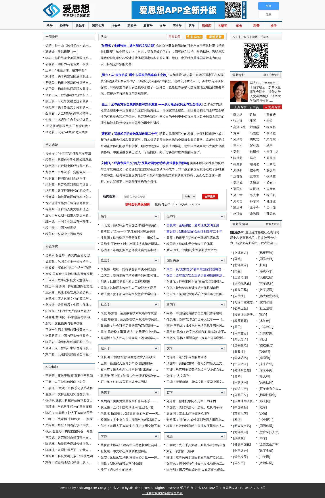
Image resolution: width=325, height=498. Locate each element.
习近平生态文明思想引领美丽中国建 (70, 329)
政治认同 (266, 463)
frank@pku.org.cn (186, 204)
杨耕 (269, 145)
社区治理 (266, 308)
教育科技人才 (269, 432)
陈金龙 (238, 158)
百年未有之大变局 (272, 388)
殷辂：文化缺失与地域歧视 (63, 323)
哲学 (192, 25)
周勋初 (238, 170)
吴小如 (271, 207)
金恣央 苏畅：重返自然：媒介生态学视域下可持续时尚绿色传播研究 (213, 338)
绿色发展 (240, 456)
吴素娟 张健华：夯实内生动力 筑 (67, 255)
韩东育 (254, 201)
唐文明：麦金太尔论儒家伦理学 (188, 413)
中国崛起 (240, 407)
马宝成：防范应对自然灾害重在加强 (70, 437)
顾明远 (254, 164)
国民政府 (266, 259)
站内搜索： (111, 196)
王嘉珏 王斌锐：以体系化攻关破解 (69, 388)
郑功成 (238, 182)
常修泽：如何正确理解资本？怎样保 (70, 197)
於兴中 (271, 182)
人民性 (239, 296)
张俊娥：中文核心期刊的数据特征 (124, 451)
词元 (263, 339)
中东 (263, 438)
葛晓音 (254, 176)
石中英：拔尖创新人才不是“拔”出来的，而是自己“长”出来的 (141, 369)
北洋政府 (240, 265)
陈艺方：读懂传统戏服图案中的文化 (70, 342)
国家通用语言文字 (246, 401)
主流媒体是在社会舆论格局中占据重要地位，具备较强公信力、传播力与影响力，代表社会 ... (254, 237)
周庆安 (254, 139)
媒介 (263, 314)
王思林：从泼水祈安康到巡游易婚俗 (70, 292)
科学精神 (52, 367)
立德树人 (240, 252)
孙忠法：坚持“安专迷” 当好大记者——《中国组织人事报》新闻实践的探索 (217, 319)
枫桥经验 (266, 252)
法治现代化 (242, 283)
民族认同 (266, 382)
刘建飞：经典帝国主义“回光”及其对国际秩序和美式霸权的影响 (145, 163)
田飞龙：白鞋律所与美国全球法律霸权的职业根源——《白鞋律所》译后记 (152, 225)
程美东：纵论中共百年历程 (63, 234)
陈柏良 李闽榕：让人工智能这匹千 (69, 413)
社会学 (115, 25)
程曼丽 (238, 164)
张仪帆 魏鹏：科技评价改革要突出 (69, 400)
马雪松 (254, 133)
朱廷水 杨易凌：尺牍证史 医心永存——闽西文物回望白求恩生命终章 (148, 413)
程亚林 (271, 127)
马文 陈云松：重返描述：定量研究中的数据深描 (133, 331)
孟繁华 (254, 182)
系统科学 (266, 271)
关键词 (222, 25)
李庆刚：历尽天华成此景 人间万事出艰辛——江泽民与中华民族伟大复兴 (216, 470)
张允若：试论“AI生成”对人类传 (66, 132)
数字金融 (266, 450)
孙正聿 (238, 195)
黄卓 (236, 133)
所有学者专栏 (271, 74)
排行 (273, 25)
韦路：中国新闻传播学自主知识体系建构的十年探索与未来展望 (209, 313)
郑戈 (236, 152)
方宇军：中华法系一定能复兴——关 (70, 172)
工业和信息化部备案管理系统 (162, 493)
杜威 (263, 265)
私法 (237, 419)
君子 (237, 327)
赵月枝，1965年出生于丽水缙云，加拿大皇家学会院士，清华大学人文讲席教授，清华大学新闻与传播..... (265, 91)
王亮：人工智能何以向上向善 (65, 382)
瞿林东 (254, 145)
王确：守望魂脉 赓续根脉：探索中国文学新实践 (200, 382)
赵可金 (238, 213)
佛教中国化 (242, 444)
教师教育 (240, 320)
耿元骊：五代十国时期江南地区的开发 (127, 407)
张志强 (238, 121)
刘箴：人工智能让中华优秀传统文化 (70, 348)
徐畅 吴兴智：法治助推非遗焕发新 (69, 274)
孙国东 (238, 189)
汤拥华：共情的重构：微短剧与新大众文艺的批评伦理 (203, 363)
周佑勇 (238, 201)
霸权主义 (266, 345)
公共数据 (266, 333)
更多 (155, 221)
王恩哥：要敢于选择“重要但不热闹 (69, 375)
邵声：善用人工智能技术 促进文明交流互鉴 (130, 426)
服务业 (239, 351)
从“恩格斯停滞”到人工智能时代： (68, 126)
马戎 (253, 158)
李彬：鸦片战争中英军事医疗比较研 (70, 58)
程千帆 (271, 195)
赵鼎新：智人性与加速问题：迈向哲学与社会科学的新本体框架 (144, 338)
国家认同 (240, 382)
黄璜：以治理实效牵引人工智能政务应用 (128, 288)
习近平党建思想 (245, 302)
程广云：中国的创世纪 (60, 227)
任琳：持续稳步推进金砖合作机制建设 (192, 288)
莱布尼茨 (240, 413)
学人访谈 (52, 144)
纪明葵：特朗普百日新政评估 (65, 178)
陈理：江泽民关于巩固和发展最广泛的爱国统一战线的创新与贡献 (211, 457)
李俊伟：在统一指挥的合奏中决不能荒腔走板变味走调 (138, 269)
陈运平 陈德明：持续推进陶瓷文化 (69, 286)
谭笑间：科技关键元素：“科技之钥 (69, 456)
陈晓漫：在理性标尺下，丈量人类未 (70, 450)
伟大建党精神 (269, 296)
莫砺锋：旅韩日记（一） (62, 51)
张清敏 (271, 133)
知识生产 (240, 388)
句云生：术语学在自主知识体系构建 (70, 119)
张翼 (253, 121)
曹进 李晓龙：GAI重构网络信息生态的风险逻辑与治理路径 (206, 325)
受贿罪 (264, 351)
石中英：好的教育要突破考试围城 (124, 382)
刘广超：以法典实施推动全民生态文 (70, 354)
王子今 (254, 207)
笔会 (239, 25)
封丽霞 (254, 127)
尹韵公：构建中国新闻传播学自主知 (70, 82)
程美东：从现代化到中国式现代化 (68, 159)
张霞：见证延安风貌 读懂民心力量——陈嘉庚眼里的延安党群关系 (146, 457)
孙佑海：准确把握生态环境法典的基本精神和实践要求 (138, 250)
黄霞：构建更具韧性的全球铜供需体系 (192, 237)
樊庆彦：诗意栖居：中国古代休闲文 (70, 305)
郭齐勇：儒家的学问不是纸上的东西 (191, 401)
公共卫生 (240, 308)
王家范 (271, 164)
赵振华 (271, 170)
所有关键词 (272, 223)
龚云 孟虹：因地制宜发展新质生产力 (191, 250)
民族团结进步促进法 (248, 314)
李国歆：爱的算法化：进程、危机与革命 (194, 407)
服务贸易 (240, 290)
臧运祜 (238, 207)
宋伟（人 (272, 152)
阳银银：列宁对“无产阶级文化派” (68, 311)
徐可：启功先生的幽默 (116, 470)
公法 (263, 413)
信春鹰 (254, 170)
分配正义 (240, 395)
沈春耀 (238, 176)
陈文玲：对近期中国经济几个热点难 (70, 166)
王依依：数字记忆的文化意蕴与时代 (70, 280)
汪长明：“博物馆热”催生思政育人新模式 (128, 357)
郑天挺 (271, 158)
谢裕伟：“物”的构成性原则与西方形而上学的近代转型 (203, 419)
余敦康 (254, 213)
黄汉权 (254, 189)
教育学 (148, 25)
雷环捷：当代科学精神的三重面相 (68, 406)
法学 (50, 25)
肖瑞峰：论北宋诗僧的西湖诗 (186, 357)
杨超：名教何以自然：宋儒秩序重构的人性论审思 (200, 426)
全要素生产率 (269, 444)
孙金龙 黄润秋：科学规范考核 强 (67, 317)
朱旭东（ (272, 139)
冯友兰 (239, 463)
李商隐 (264, 358)
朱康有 (271, 189)
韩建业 (271, 201)
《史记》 (266, 419)
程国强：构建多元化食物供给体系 (189, 244)
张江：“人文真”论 (178, 375)
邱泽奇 (238, 139)
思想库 (206, 25)
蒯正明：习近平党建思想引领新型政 (70, 101)
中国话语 (240, 364)
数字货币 (266, 290)
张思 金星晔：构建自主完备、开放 (69, 431)
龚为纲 (238, 114)
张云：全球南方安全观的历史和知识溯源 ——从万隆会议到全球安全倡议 (152, 104)
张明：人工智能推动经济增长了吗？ (70, 95)
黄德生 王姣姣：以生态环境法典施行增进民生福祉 (135, 244)
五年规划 (266, 283)
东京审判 (266, 370)
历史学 (177, 25)
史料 (237, 376)
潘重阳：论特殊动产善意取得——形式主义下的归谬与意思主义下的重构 (150, 237)
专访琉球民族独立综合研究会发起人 (70, 203)
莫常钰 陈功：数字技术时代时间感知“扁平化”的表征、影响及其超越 (212, 331)
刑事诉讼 (240, 450)
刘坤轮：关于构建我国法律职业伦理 (70, 76)
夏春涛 (271, 114)
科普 (256, 25)
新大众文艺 (242, 426)
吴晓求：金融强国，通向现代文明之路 (128, 45)
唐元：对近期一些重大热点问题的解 (70, 215)
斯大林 (264, 376)
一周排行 (52, 36)
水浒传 (264, 320)
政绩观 (239, 438)
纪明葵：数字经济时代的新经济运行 (70, 190)
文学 (163, 25)
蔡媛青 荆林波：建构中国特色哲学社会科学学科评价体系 (140, 445)
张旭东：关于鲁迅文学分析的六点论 (70, 107)
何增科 (254, 152)
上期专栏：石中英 (246, 107)
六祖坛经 (266, 277)
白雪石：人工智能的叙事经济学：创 (70, 113)
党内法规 (266, 302)
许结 (253, 114)
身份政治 (240, 345)
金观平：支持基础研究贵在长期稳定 (70, 394)
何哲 (269, 121)
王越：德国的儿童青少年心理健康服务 (127, 363)
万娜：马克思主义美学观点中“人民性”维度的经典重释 (203, 369)
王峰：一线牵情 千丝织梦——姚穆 (69, 419)
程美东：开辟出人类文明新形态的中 (70, 209)
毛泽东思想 (242, 370)
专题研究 (52, 246)
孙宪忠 (271, 213)
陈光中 (254, 195)
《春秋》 (266, 327)
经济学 (64, 25)
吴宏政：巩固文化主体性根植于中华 (70, 261)
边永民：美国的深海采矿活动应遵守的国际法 (197, 294)
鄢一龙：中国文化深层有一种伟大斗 (70, 221)
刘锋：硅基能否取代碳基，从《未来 (70, 462)
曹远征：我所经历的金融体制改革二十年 (129, 133)
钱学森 (271, 176)
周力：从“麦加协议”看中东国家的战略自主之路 (134, 75)
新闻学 (132, 25)
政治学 (80, 25)
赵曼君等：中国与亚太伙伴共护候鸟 (70, 335)
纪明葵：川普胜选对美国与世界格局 (70, 184)
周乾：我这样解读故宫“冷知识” (122, 463)
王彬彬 (238, 145)
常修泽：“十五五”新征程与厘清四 (68, 153)
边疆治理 (240, 277)
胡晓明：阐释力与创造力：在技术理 (70, 64)
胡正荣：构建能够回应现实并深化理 (70, 89)
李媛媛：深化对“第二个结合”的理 (68, 267)
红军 (263, 407)
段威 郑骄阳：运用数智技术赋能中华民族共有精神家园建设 (141, 313)
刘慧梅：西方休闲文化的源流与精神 (70, 298)
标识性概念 (267, 395)
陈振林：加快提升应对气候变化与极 (70, 443)
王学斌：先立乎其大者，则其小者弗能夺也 (195, 445)
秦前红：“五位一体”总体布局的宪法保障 (128, 231)
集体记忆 (240, 358)
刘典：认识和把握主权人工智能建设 (125, 281)
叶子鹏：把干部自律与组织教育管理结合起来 (131, 294)
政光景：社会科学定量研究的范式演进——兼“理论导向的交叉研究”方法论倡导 (154, 325)
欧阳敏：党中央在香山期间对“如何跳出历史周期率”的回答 (140, 419)
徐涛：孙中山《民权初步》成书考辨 (70, 45)
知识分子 (240, 339)
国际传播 (266, 426)
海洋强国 (240, 432)
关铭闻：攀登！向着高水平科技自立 (70, 425)
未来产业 (266, 364)
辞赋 (237, 259)
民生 (237, 271)
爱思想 (78, 11)
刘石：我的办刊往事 (180, 451)
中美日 (264, 456)
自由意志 (240, 333)
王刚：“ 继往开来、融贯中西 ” (65, 70)
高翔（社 (239, 127)
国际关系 (98, 25)
